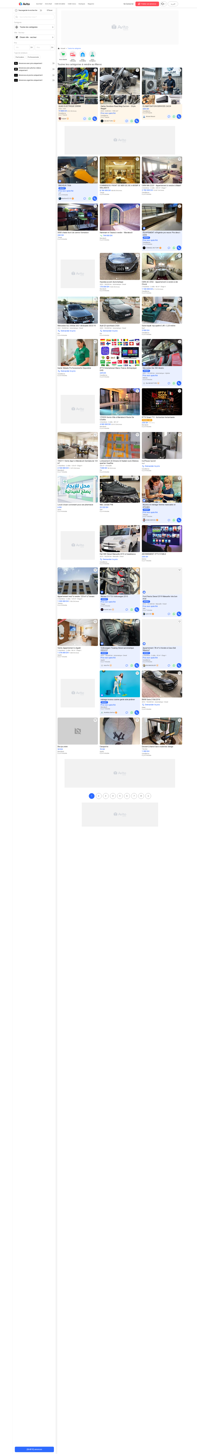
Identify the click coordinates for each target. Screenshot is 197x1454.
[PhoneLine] (94, 118)
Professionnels (33, 57)
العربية (173, 4)
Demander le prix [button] (68, 331)
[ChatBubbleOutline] (84, 118)
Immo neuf (48, 4)
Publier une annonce (148, 4)
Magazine (91, 4)
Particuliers (20, 57)
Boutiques (82, 4)
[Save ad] (95, 70)
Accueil (63, 48)
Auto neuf (39, 4)
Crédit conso (72, 4)
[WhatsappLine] (89, 118)
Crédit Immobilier (60, 4)
